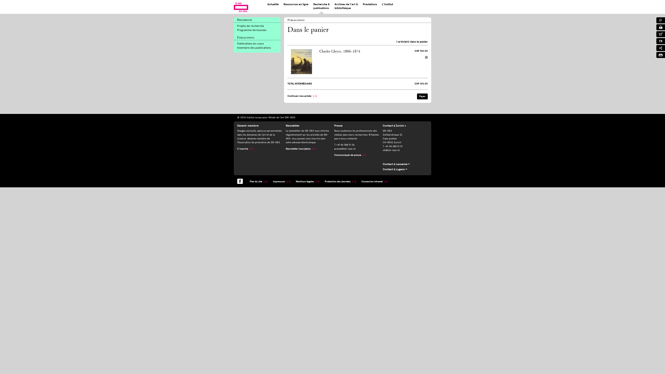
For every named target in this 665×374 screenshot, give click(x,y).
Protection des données (338, 181)
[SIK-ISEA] (241, 7)
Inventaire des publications (254, 47)
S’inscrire (243, 148)
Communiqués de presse (347, 155)
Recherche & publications (321, 6)
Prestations (370, 4)
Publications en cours (250, 43)
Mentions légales (305, 181)
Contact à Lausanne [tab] (395, 164)
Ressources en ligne (295, 4)
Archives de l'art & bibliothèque (346, 6)
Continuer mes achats (299, 96)
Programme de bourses (251, 30)
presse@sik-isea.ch (345, 148)
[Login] (660, 27)
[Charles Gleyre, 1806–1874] (301, 61)
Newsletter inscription (298, 148)
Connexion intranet (372, 181)
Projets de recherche (250, 26)
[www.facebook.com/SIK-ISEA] (240, 181)
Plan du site (256, 181)
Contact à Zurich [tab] (394, 125)
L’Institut (387, 4)
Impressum (279, 181)
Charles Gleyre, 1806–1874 (339, 52)
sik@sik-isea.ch (391, 150)
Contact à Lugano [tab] (394, 169)
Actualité (273, 4)
